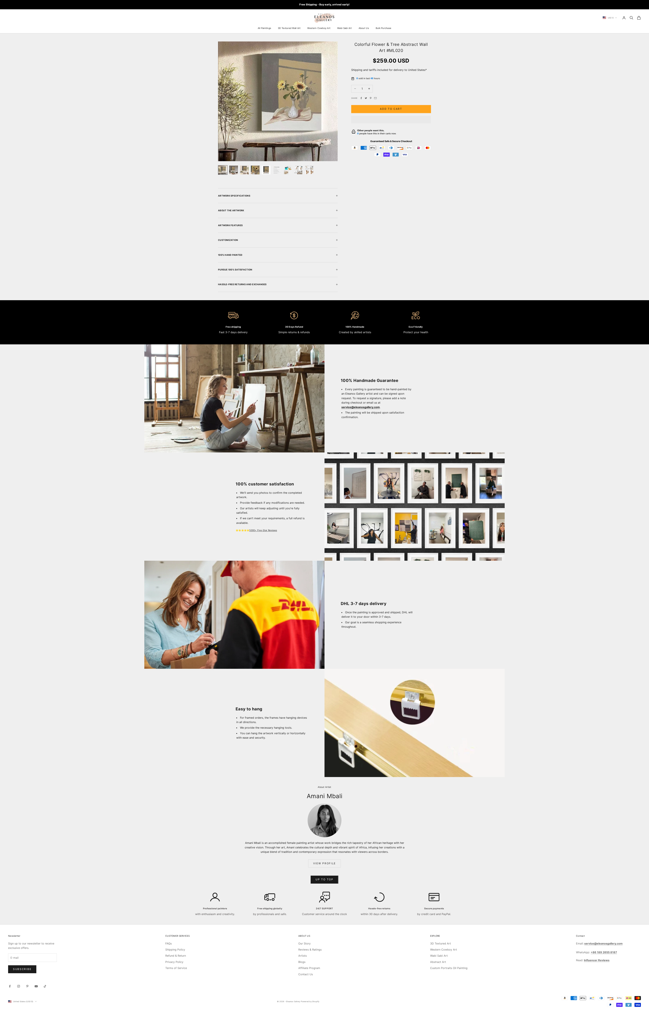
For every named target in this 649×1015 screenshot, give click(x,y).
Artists (302, 955)
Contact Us (305, 974)
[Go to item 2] (233, 170)
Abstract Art (438, 962)
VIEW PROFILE (324, 863)
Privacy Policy (174, 962)
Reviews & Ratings (310, 949)
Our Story (304, 943)
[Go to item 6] (277, 170)
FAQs (168, 943)
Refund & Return (175, 955)
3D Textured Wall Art (289, 28)
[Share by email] (375, 98)
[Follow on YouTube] (36, 986)
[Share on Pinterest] (370, 98)
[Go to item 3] (244, 170)
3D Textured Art (440, 943)
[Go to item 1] (222, 170)
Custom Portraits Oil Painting (448, 968)
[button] (391, 119)
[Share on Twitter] (366, 98)
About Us (364, 28)
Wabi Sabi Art (344, 28)
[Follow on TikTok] (45, 986)
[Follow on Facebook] (9, 986)
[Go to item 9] (309, 170)
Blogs (301, 962)
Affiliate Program (309, 968)
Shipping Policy (175, 949)
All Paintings (264, 28)
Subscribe (22, 969)
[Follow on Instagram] (18, 986)
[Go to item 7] (287, 170)
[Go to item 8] (298, 170)
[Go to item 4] (255, 170)
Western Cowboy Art (318, 28)
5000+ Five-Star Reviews (263, 530)
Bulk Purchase (383, 28)
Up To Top (324, 879)
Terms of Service (176, 968)
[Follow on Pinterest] (27, 986)
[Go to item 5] (266, 170)
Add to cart (391, 108)
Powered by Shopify (310, 1001)
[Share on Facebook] (361, 98)
